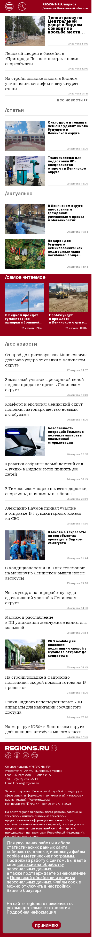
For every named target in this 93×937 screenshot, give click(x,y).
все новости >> (72, 100)
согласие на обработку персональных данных (35, 866)
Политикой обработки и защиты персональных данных (41, 880)
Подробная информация (22, 836)
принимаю (46, 925)
